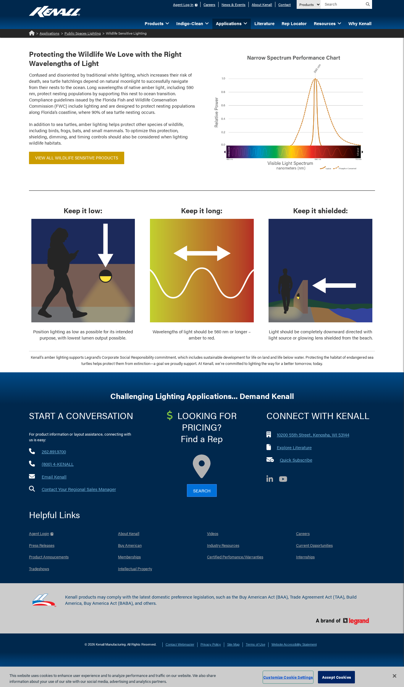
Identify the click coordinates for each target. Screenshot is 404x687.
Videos (212, 533)
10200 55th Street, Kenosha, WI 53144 (313, 434)
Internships (305, 557)
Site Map (233, 644)
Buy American (130, 545)
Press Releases (41, 545)
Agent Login (39, 533)
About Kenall (262, 4)
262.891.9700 (54, 451)
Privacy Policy (211, 644)
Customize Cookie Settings (288, 677)
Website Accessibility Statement (294, 644)
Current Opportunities (314, 545)
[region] (202, 677)
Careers (209, 4)
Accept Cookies (336, 677)
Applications (49, 33)
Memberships (129, 557)
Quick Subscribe (296, 460)
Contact (284, 4)
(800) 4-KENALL (58, 464)
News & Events (233, 4)
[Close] (394, 676)
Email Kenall (54, 476)
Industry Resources (223, 545)
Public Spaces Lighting (82, 33)
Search (202, 490)
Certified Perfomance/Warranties (235, 557)
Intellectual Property (135, 568)
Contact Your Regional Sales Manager (79, 489)
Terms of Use (255, 644)
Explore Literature (294, 447)
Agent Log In (183, 4)
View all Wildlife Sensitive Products (76, 158)
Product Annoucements (49, 557)
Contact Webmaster (180, 644)
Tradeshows (39, 568)
